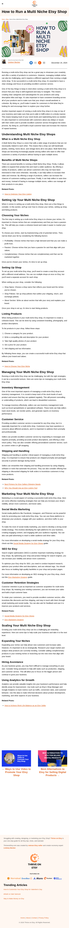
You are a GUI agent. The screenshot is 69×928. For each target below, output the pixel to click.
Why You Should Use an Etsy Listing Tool (20, 488)
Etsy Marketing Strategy (17, 577)
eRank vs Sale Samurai (12, 894)
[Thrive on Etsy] (34, 4)
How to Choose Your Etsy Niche (17, 366)
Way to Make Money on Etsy (14, 899)
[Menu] (2, 4)
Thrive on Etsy (56, 838)
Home (3, 19)
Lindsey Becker (14, 62)
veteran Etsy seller (35, 845)
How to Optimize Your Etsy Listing (18, 194)
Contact (34, 918)
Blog (7, 19)
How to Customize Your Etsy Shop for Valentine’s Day (23, 889)
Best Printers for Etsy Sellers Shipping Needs (22, 484)
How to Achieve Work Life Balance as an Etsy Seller (25, 705)
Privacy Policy (44, 918)
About (28, 918)
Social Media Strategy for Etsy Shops (28, 543)
